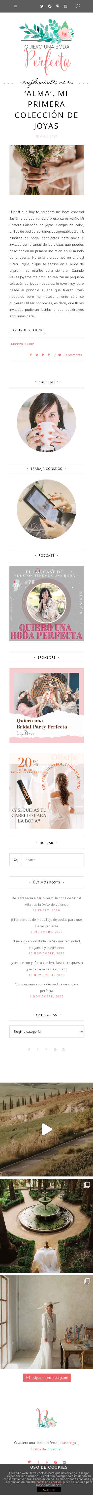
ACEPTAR (49, 1489)
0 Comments (72, 355)
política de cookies (49, 1482)
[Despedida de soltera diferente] (46, 742)
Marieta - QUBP (22, 344)
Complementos (39, 81)
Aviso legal (69, 1442)
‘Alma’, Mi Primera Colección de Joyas (47, 109)
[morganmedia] (46, 1429)
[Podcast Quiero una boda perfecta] (46, 640)
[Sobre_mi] (46, 451)
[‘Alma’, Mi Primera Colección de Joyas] (46, 170)
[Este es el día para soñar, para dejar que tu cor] (46, 1226)
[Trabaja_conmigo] (46, 538)
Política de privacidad (46, 1449)
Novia (66, 81)
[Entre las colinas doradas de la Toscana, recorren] (46, 1129)
